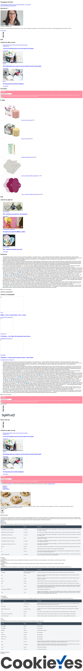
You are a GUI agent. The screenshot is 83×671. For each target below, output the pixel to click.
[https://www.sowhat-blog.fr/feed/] (3, 427)
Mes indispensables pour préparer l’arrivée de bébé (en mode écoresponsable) (22, 66)
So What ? (10, 483)
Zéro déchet (7, 211)
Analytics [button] (2, 564)
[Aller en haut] (1, 491)
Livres (8, 46)
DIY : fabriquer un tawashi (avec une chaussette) (15, 214)
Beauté (4, 81)
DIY (4, 211)
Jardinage (5, 46)
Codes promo (5, 488)
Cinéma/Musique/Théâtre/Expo (9, 229)
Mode (4, 355)
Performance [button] (2, 561)
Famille (4, 63)
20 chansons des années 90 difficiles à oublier (14, 231)
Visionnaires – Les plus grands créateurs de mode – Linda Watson (16, 357)
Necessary (4, 522)
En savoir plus (3, 30)
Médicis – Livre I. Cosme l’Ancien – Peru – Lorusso (13, 315)
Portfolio (4, 486)
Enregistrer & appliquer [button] (4, 652)
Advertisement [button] (3, 596)
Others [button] (1, 618)
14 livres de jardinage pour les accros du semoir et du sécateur (18, 48)
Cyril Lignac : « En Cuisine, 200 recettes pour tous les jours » (15, 336)
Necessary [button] (2, 520)
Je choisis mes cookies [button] (17, 507)
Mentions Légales (51, 483)
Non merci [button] (11, 507)
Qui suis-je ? (5, 485)
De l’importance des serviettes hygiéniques (13, 83)
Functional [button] (2, 557)
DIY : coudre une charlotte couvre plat (12, 249)
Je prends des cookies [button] (4, 507)
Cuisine (1, 333)
